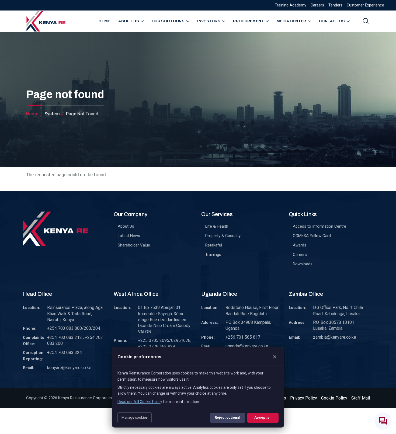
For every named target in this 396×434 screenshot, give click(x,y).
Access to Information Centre (319, 226)
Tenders (335, 5)
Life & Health (216, 226)
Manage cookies (134, 417)
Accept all (263, 417)
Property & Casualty (223, 235)
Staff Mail (360, 398)
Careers (317, 5)
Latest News (129, 235)
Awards (299, 245)
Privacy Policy (303, 398)
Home (104, 21)
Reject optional (227, 417)
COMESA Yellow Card (312, 235)
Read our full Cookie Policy (139, 402)
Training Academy (290, 5)
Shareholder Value (134, 245)
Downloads (302, 264)
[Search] (366, 21)
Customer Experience (365, 5)
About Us (126, 226)
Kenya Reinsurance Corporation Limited (93, 397)
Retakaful (213, 245)
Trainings (213, 254)
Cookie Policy (334, 398)
